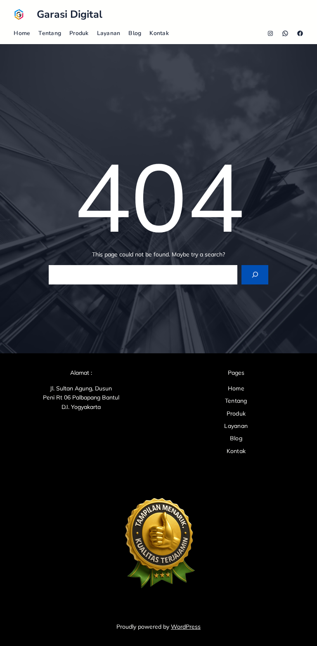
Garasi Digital (69, 14)
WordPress (186, 626)
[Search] (254, 274)
